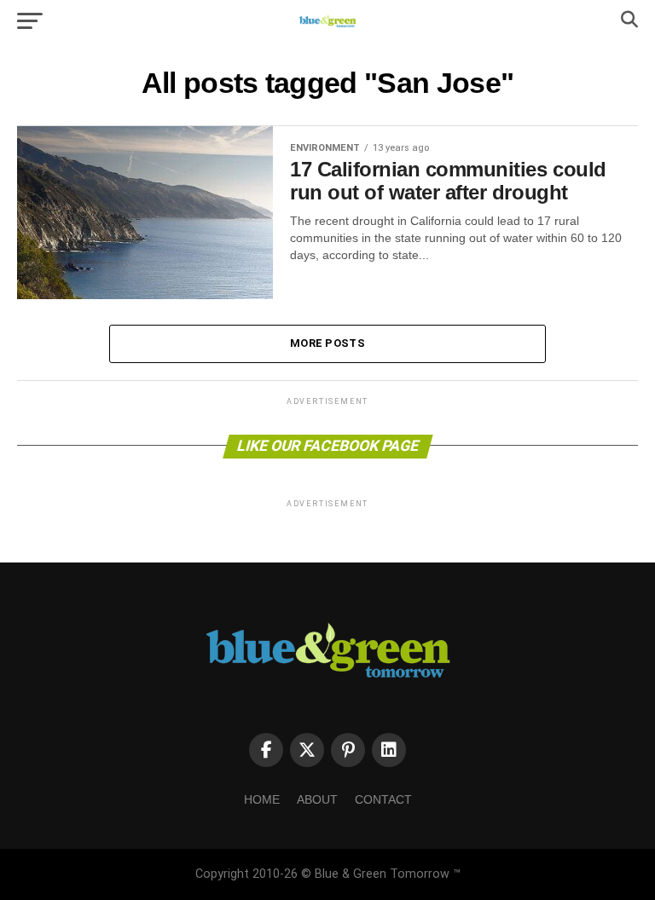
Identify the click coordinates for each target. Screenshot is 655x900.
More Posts (327, 343)
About (317, 799)
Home (262, 799)
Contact (383, 799)
